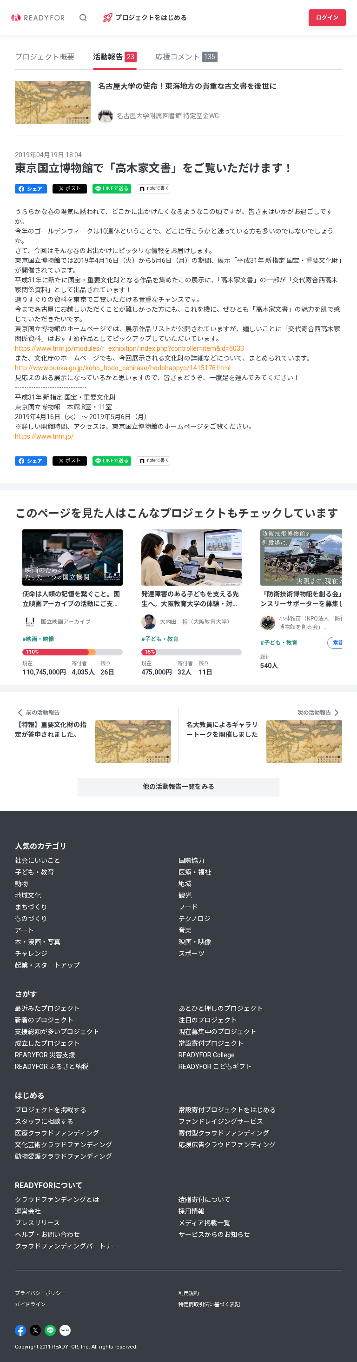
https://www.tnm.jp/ (44, 436)
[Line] (50, 1330)
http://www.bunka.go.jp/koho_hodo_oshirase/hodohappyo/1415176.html (123, 368)
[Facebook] (20, 1330)
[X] (35, 1330)
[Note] (65, 1330)
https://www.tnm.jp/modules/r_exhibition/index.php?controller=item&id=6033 (129, 348)
